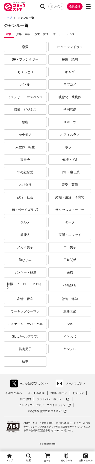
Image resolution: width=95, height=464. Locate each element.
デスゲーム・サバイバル (25, 324)
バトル (25, 84)
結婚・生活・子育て (69, 197)
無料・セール (85, 460)
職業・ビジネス (25, 109)
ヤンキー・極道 (25, 272)
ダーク (70, 222)
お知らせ (78, 393)
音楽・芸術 (70, 185)
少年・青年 (23, 34)
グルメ (25, 222)
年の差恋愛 (25, 172)
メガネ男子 (25, 247)
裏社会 (25, 159)
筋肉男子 (25, 349)
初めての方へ (14, 393)
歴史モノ (25, 134)
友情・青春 (25, 299)
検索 (28, 460)
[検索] (43, 6)
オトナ (57, 34)
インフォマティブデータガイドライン (42, 405)
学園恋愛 (69, 109)
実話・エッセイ (70, 235)
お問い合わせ (58, 393)
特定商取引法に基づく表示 (47, 411)
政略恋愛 (69, 311)
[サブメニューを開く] (88, 6)
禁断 (25, 122)
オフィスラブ (70, 134)
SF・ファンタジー (25, 59)
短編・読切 (70, 59)
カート (47, 460)
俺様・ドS (69, 159)
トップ (9, 460)
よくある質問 (36, 393)
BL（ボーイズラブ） (25, 210)
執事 (25, 361)
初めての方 (66, 460)
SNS (70, 324)
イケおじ (69, 336)
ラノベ (70, 34)
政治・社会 (25, 197)
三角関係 (69, 260)
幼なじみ (25, 260)
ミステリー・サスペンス (25, 97)
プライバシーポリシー (53, 399)
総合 (9, 34)
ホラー (70, 147)
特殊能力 (69, 285)
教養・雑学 (70, 299)
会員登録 (74, 6)
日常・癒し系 (70, 172)
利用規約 (25, 399)
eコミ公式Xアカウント (30, 384)
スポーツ (69, 122)
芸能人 (25, 235)
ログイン (56, 6)
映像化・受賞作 (70, 97)
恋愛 (25, 47)
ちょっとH (25, 72)
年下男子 (69, 247)
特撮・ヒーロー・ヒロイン (24, 285)
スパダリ (25, 185)
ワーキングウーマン (25, 311)
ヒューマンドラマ (70, 47)
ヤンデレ (69, 349)
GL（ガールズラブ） (25, 336)
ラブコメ (69, 84)
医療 (70, 272)
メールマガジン (75, 383)
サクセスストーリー (69, 210)
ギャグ (70, 72)
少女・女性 (41, 34)
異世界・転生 (25, 147)
